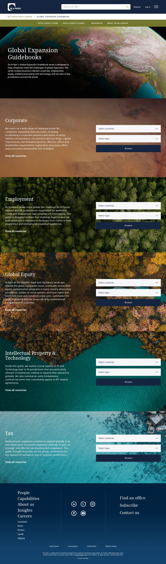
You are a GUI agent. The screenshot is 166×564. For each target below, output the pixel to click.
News (20, 525)
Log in (147, 7)
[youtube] (83, 513)
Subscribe (129, 505)
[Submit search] (127, 7)
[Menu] (156, 6)
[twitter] (83, 504)
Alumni (21, 538)
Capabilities (28, 498)
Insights (25, 510)
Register (137, 7)
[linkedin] (74, 504)
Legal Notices (79, 555)
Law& (20, 534)
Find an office (132, 497)
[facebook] (74, 513)
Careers (25, 515)
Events (21, 530)
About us (26, 504)
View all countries (15, 156)
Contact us (129, 512)
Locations (22, 521)
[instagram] (92, 504)
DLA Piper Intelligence (20, 16)
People (24, 492)
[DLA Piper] (14, 6)
